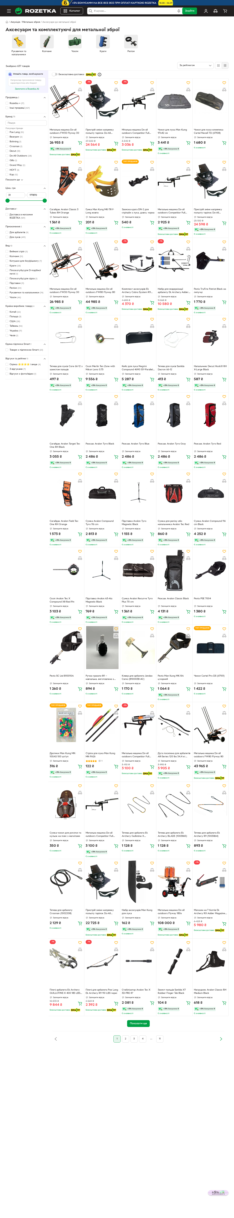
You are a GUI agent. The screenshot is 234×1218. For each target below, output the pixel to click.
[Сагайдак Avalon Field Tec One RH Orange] (66, 492)
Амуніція (15, 22)
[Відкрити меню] (8, 11)
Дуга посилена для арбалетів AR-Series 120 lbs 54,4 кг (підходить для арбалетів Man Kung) (174, 755)
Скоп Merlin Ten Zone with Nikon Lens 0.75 (100, 368)
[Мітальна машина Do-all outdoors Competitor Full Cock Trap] (138, 101)
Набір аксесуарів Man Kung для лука (137, 912)
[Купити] (80, 143)
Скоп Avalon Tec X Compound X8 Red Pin (62, 600)
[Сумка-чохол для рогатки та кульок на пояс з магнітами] (66, 804)
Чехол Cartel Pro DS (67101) (209, 676)
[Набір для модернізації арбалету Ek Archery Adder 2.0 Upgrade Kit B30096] (174, 260)
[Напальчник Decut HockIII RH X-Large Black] (210, 338)
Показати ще (12, 180)
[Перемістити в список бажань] (80, 83)
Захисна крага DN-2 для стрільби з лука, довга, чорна (138, 211)
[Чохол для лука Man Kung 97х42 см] (174, 101)
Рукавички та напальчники (26, 293)
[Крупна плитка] (218, 65)
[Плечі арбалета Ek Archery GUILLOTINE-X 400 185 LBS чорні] (66, 961)
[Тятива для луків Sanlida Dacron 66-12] (174, 338)
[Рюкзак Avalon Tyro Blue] (138, 415)
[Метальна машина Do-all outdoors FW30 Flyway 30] (66, 101)
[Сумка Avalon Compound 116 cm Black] (210, 492)
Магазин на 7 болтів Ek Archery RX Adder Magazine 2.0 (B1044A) (209, 912)
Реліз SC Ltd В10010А (62, 676)
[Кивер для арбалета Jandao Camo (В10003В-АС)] (138, 647)
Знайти (189, 11)
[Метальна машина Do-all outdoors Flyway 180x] (174, 881)
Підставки (17, 283)
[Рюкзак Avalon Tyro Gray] (174, 415)
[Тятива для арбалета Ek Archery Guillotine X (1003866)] (138, 804)
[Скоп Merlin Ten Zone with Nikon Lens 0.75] (102, 338)
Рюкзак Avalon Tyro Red (207, 444)
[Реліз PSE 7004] (210, 570)
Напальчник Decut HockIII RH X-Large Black (210, 368)
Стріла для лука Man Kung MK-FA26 (100, 755)
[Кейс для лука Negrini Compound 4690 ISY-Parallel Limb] (138, 338)
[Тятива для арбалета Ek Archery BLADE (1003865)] (174, 804)
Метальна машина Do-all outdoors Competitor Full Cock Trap (171, 211)
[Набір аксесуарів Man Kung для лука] (138, 881)
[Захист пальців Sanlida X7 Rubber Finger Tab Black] (174, 961)
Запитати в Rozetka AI (27, 89)
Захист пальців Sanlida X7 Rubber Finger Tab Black (172, 991)
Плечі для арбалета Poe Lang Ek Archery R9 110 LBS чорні (102, 991)
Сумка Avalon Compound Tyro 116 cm (100, 523)
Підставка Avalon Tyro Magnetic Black (134, 523)
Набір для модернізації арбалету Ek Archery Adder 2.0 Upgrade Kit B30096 (173, 291)
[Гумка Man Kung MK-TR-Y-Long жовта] (102, 181)
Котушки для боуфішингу (26, 261)
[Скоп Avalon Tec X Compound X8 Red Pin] (66, 570)
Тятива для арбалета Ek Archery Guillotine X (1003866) (135, 835)
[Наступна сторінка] (221, 1039)
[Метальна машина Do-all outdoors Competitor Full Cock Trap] (174, 181)
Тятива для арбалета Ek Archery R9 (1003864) (207, 834)
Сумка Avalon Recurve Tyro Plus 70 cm (137, 600)
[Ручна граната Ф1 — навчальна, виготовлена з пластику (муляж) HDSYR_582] (102, 647)
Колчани (16, 256)
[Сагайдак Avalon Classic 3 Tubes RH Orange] (66, 181)
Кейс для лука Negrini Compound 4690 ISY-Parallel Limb (137, 368)
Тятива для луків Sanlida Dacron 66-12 (171, 368)
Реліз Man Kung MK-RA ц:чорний (170, 677)
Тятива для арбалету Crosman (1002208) (61, 912)
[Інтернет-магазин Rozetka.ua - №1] (35, 11)
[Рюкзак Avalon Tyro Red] (210, 415)
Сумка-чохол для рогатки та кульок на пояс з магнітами (65, 834)
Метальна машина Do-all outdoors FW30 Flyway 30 (64, 131)
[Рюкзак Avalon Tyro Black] (102, 415)
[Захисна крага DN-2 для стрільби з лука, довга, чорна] (138, 181)
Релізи (15, 288)
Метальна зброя (31, 22)
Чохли (15, 297)
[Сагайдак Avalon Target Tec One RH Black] (66, 415)
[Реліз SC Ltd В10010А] (66, 647)
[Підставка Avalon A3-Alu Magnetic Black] (102, 570)
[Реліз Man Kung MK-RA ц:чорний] (174, 647)
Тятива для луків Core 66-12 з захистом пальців (66, 368)
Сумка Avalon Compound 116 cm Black (210, 523)
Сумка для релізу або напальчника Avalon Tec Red (173, 523)
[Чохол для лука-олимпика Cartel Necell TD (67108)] (210, 101)
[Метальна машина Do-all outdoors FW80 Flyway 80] (102, 260)
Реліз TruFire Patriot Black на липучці (210, 290)
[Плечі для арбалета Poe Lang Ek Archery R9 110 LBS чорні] (102, 961)
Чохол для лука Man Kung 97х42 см (172, 131)
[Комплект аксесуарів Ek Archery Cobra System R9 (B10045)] (138, 260)
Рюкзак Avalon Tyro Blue (135, 444)
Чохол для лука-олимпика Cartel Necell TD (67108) (208, 131)
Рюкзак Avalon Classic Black (173, 599)
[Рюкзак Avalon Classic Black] (174, 570)
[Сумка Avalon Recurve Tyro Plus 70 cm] (138, 570)
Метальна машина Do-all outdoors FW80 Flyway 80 (100, 290)
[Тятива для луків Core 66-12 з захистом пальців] (66, 338)
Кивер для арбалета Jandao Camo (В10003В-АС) (137, 677)
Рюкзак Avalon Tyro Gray (172, 444)
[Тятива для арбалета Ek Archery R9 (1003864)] (210, 804)
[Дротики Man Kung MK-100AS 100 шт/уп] (66, 724)
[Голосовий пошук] (178, 11)
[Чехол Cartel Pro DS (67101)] (210, 647)
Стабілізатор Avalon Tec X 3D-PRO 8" (136, 991)
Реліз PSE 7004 (202, 599)
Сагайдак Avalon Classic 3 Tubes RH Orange (64, 211)
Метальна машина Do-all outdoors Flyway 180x (171, 912)
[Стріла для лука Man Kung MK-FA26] (102, 724)
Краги (15, 266)
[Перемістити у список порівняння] (80, 89)
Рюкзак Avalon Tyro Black (100, 444)
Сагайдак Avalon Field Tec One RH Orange (64, 523)
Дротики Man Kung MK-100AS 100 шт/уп (63, 755)
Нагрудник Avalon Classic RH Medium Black (210, 991)
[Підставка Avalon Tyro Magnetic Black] (138, 492)
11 (160, 1039)
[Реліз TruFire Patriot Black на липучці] (210, 260)
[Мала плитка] (225, 65)
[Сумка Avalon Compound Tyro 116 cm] (102, 492)
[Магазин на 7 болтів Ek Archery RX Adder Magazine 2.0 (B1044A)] (210, 881)
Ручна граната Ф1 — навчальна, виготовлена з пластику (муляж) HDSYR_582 (100, 678)
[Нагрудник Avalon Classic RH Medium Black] (210, 961)
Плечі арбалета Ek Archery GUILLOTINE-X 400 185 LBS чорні (65, 992)
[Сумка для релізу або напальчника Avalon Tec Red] (174, 492)
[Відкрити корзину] (225, 11)
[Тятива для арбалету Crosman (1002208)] (66, 881)
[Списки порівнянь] (215, 11)
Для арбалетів (19, 232)
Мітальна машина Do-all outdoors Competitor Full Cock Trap (135, 132)
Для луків (18, 237)
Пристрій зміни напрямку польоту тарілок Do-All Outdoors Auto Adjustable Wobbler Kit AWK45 (100, 132)
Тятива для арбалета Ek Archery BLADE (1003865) (172, 834)
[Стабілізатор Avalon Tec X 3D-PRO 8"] (138, 961)
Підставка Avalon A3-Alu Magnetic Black (99, 600)
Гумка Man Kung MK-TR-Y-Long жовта (100, 211)
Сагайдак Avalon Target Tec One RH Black (65, 445)
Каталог (74, 11)
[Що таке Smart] (99, 74)
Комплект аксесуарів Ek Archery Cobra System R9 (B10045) (136, 291)
